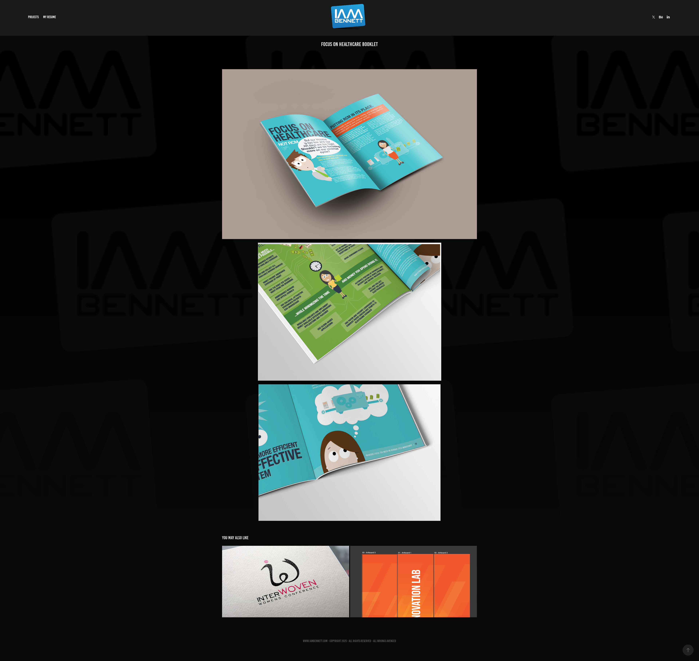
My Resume (49, 17)
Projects (33, 17)
